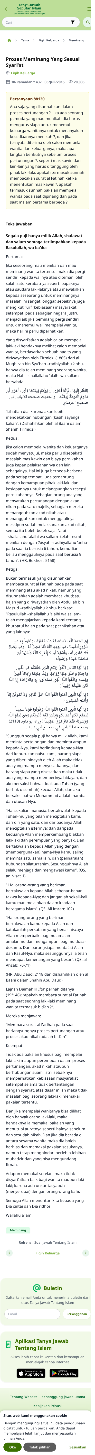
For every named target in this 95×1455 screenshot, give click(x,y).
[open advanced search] (72, 22)
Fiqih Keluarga (23, 73)
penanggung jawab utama (63, 1396)
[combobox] (37, 22)
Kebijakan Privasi (47, 1405)
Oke (12, 1447)
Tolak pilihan (39, 1447)
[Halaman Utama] (9, 40)
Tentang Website (24, 1396)
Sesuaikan (77, 1447)
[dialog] (45, 1432)
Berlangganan (76, 1314)
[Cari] (88, 22)
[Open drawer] (89, 9)
